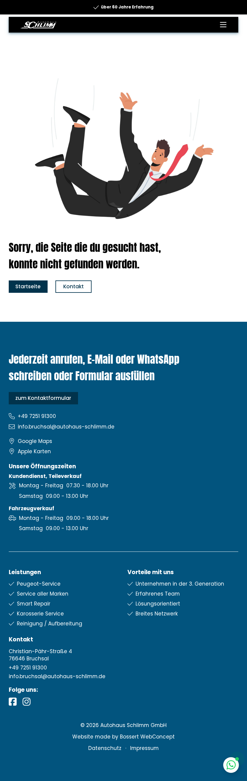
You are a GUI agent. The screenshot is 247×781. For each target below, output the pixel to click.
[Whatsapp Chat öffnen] (231, 765)
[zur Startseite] (38, 24)
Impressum (144, 748)
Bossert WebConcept (147, 736)
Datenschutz (104, 748)
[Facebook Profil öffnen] (13, 702)
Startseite (28, 286)
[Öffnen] (223, 24)
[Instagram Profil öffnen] (26, 702)
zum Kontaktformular (43, 398)
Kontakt (73, 286)
